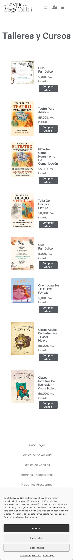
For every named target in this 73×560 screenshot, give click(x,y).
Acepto (36, 528)
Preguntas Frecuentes (36, 484)
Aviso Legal (49, 555)
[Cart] (62, 7)
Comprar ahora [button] (48, 88)
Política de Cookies (36, 465)
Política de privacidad (30, 555)
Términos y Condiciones (36, 474)
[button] (46, 7)
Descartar (36, 538)
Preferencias (36, 547)
